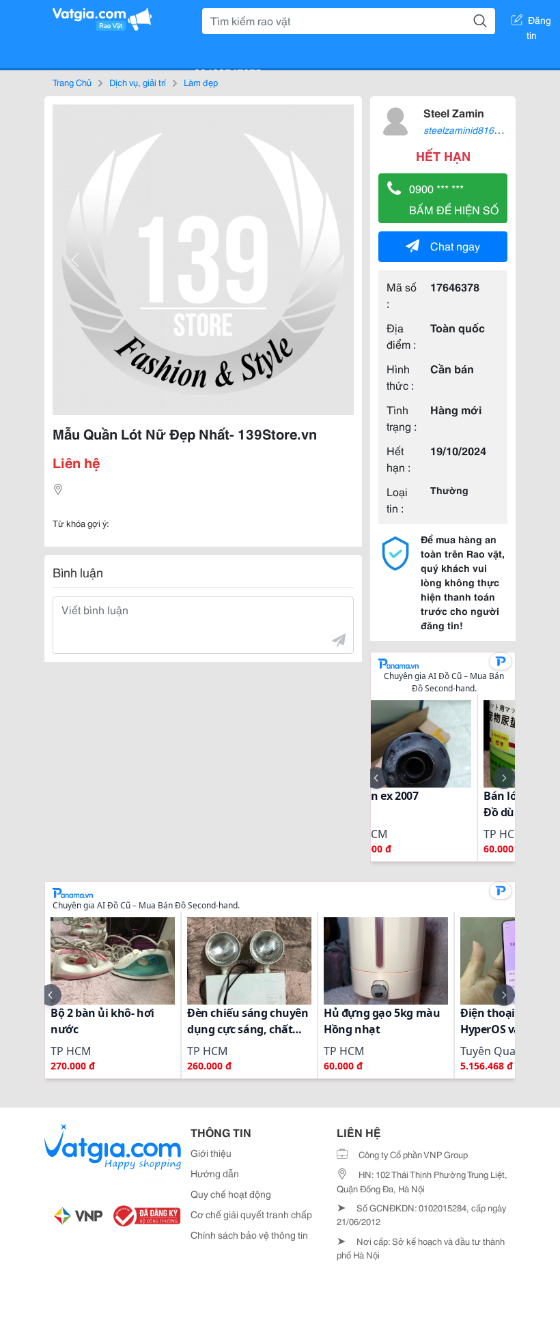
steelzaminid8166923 (469, 129)
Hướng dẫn (215, 1173)
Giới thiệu (211, 1153)
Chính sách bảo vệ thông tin (249, 1234)
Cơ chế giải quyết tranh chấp (251, 1214)
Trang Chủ (72, 82)
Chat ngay (455, 245)
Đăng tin (539, 22)
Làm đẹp (201, 82)
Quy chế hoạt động (231, 1193)
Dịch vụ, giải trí (137, 82)
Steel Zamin (453, 112)
